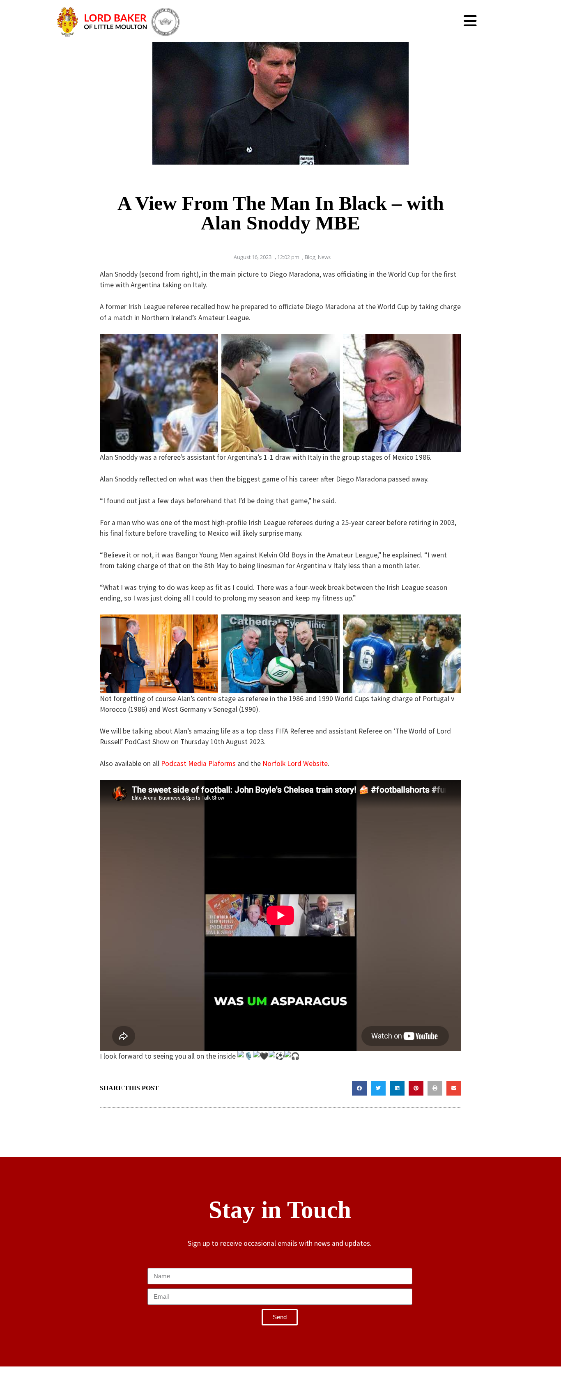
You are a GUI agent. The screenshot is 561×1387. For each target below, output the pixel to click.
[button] (359, 1088)
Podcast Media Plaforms (198, 763)
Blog (310, 257)
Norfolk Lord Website (295, 763)
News (324, 257)
